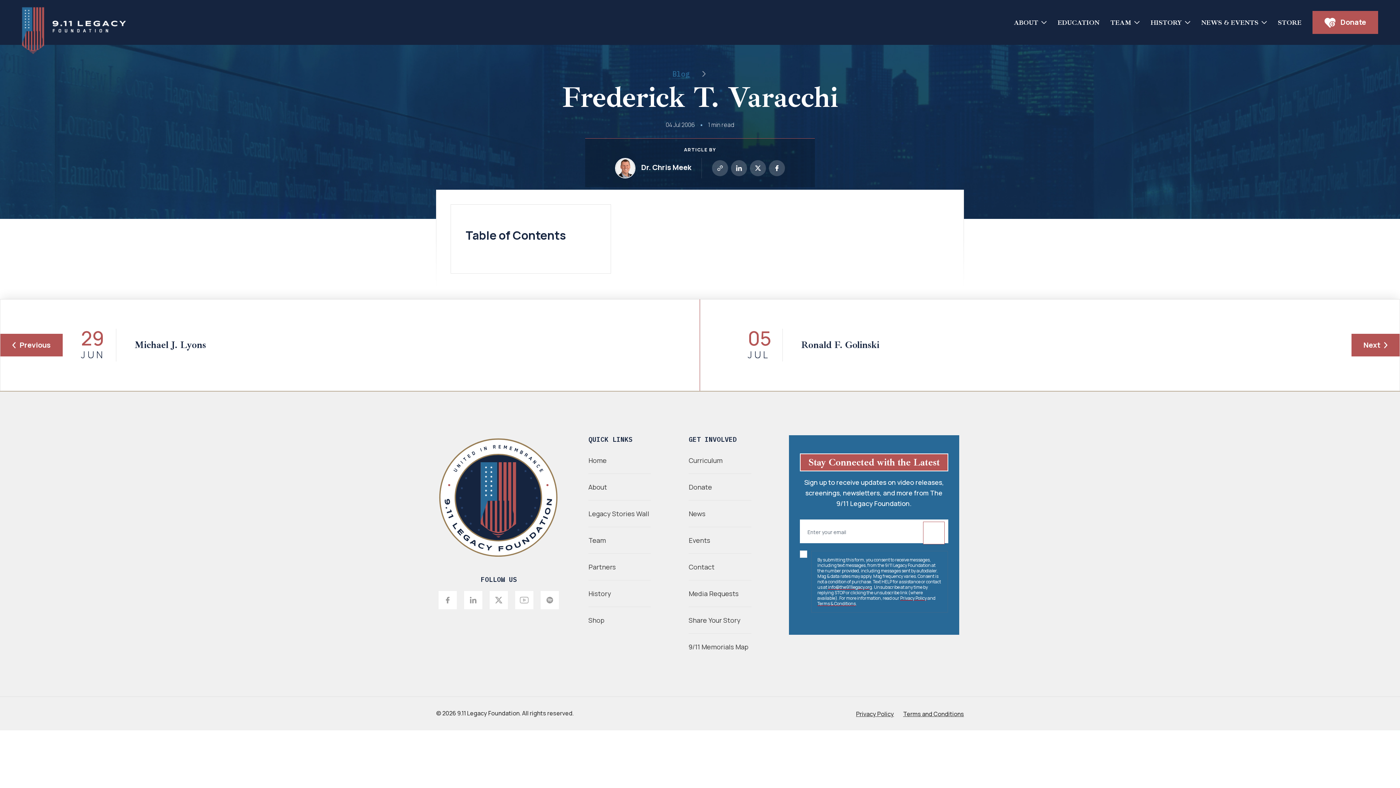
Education (1079, 23)
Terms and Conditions (933, 714)
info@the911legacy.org (850, 587)
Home (597, 460)
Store (1290, 23)
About (1026, 23)
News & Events (1230, 23)
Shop (596, 620)
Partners (602, 567)
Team (1121, 23)
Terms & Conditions (836, 603)
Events (699, 540)
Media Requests (714, 593)
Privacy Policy (913, 598)
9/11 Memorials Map (718, 646)
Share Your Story (714, 620)
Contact (702, 567)
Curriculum (706, 460)
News (697, 513)
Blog (681, 74)
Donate (1352, 22)
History (1166, 23)
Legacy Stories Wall (618, 513)
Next (1372, 345)
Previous (35, 345)
